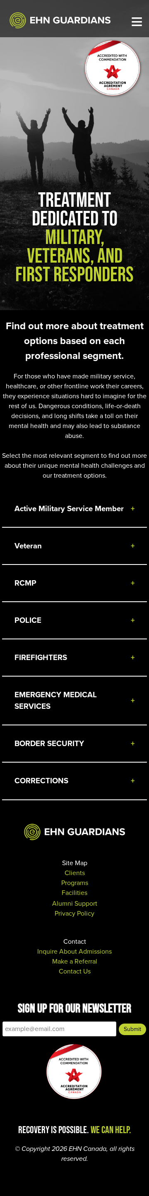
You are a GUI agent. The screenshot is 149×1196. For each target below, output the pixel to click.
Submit (132, 1029)
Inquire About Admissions (74, 951)
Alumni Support (74, 903)
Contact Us (75, 971)
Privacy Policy (74, 913)
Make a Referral (74, 961)
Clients (75, 873)
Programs (74, 882)
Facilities (74, 892)
